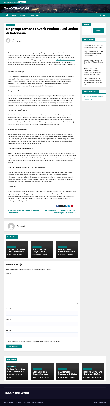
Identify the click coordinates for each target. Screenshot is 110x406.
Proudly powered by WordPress (13, 402)
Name (8, 309)
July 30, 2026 (38, 377)
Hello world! (88, 99)
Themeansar (39, 402)
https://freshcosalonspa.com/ (65, 60)
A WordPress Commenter (92, 97)
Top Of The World (16, 8)
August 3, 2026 (14, 374)
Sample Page (102, 402)
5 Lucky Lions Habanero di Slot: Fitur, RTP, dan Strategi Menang (93, 62)
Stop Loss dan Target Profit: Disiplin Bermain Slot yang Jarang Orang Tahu (93, 53)
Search (86, 24)
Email (8, 319)
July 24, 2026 (89, 377)
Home (14, 15)
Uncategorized (11, 25)
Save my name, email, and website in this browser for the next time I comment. (34, 341)
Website (8, 330)
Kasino (22, 15)
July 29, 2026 (64, 377)
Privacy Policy (34, 15)
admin (16, 39)
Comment (9, 273)
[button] (101, 15)
